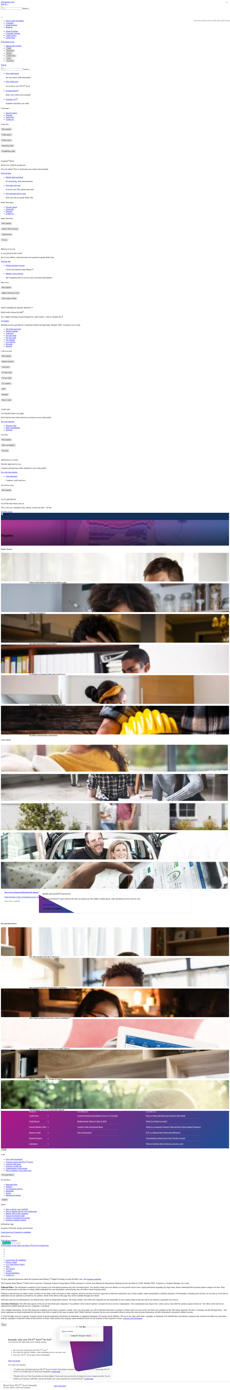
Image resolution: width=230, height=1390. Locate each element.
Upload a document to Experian (18, 1218)
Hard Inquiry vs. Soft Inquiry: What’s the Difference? (47, 705)
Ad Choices (10, 1269)
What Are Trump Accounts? (156, 1121)
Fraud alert (10, 117)
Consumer (10, 23)
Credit (4, 1150)
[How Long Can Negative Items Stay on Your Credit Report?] (115, 1002)
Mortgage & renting (13, 1195)
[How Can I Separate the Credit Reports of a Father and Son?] (115, 1033)
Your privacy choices (9, 1240)
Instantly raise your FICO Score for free (57, 894)
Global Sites (10, 38)
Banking (9, 1187)
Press (8, 1266)
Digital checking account (15, 265)
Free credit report (12, 73)
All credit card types (13, 329)
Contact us (10, 119)
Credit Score (34, 1116)
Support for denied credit (15, 1216)
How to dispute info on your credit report (21, 1211)
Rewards (9, 344)
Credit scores (6, 140)
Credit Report (34, 1121)
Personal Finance (35, 1138)
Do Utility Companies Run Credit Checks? (43, 735)
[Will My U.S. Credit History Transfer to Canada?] (115, 1064)
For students (10, 340)
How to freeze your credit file (17, 1209)
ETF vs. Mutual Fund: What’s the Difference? (163, 1133)
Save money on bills (9, 298)
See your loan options (9, 472)
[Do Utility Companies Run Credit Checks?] (115, 720)
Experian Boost (12, 91)
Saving (8, 1193)
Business (9, 27)
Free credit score (12, 82)
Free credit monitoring (14, 1159)
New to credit (6, 400)
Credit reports (6, 135)
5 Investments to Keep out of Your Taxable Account (165, 1138)
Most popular (6, 129)
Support (4, 1199)
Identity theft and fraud (14, 177)
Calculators (33, 1144)
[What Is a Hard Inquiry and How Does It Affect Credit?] (115, 567)
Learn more (56, 1372)
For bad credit (11, 335)
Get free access (6, 512)
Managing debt (11, 1185)
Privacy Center (11, 1262)
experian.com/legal (94, 1279)
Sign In (3, 65)
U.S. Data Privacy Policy (15, 1264)
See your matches (7, 422)
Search (25, 8)
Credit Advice (11, 36)
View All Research (84, 1133)
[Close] (227, 2)
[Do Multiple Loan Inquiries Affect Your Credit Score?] (115, 659)
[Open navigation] (7, 4)
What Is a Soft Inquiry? (37, 613)
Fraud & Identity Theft (37, 1127)
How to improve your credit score (18, 1171)
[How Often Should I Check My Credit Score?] (115, 941)
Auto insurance (11, 476)
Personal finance (8, 1175)
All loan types (11, 426)
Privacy (4, 240)
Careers (9, 1271)
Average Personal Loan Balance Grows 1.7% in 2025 (97, 1116)
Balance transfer (12, 331)
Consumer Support (13, 33)
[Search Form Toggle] (2, 67)
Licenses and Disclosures (132, 1318)
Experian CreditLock (14, 1166)
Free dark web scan (13, 185)
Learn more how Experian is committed (16, 1232)
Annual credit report (13, 1164)
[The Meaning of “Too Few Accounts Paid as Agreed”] (115, 1094)
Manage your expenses (14, 274)
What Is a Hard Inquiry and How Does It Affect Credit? (47, 582)
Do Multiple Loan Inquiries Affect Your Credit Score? (47, 674)
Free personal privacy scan (16, 194)
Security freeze (11, 113)
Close (4, 1325)
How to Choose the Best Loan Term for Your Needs (165, 1116)
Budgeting (10, 1191)
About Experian (12, 31)
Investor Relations (12, 1273)
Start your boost (49, 905)
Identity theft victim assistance (17, 1214)
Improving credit (7, 146)
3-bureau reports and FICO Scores (19, 1162)
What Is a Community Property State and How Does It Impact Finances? (173, 1127)
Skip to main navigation (15, 21)
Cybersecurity (7, 234)
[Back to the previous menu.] (2, 17)
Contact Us (10, 1275)
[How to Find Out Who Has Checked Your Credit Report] (115, 972)
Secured (9, 346)
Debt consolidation (13, 428)
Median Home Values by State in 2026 (91, 1121)
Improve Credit (35, 1133)
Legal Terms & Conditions (16, 1260)
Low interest (10, 342)
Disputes (9, 115)
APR (3, 389)
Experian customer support (16, 1220)
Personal (9, 430)
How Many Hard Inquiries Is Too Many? (43, 643)
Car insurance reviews (14, 1189)
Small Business (11, 25)
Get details (5, 321)
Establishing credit (8, 151)
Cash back (10, 333)
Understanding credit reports (16, 1168)
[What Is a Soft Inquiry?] (115, 597)
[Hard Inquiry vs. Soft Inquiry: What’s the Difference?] (115, 689)
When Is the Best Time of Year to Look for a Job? (164, 1144)
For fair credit (11, 338)
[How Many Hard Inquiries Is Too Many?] (115, 628)
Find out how (6, 173)
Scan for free (6, 261)
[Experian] (7, 2)
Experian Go (12, 99)
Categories (5, 514)
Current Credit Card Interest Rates (90, 1127)
